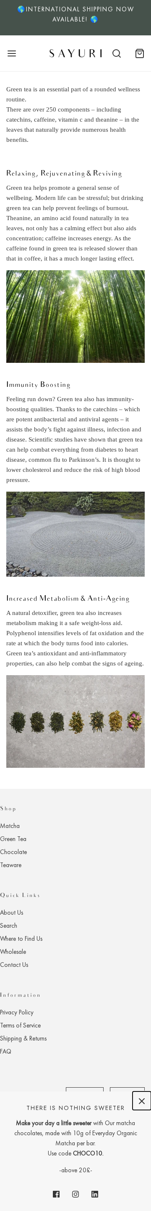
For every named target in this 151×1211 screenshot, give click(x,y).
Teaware (10, 865)
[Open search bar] (116, 53)
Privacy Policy (17, 1012)
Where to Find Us (21, 938)
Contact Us (14, 965)
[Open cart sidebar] (139, 53)
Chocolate (13, 852)
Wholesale (13, 952)
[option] (75, 17)
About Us (11, 912)
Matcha (10, 826)
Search (8, 925)
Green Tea (13, 839)
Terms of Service (20, 1025)
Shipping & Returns (23, 1038)
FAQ (5, 1051)
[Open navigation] (11, 53)
